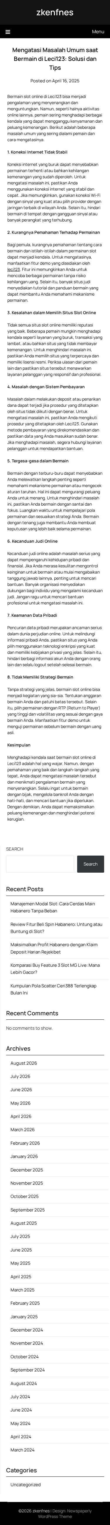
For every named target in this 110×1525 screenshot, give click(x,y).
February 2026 (25, 1143)
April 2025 (21, 1277)
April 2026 (21, 1116)
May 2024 (21, 1423)
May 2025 (21, 1263)
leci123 (13, 269)
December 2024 (27, 1330)
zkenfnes (55, 12)
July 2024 (20, 1397)
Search (14, 849)
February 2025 (25, 1303)
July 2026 (20, 1076)
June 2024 (21, 1410)
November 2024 (27, 1343)
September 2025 (28, 1210)
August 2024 (24, 1383)
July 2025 (20, 1236)
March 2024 (23, 1450)
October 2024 (25, 1357)
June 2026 (21, 1089)
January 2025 (24, 1317)
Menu (98, 31)
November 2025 (27, 1183)
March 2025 (23, 1290)
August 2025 (24, 1223)
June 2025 (21, 1250)
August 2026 (24, 1063)
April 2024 (21, 1437)
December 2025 (27, 1170)
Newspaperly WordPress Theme (65, 1513)
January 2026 (24, 1156)
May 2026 (21, 1103)
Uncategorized (26, 1484)
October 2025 (25, 1196)
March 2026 (23, 1129)
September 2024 (28, 1370)
